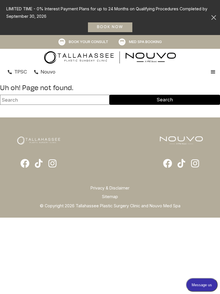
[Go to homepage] (110, 57)
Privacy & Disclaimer (110, 187)
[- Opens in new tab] (38, 163)
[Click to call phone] (9, 72)
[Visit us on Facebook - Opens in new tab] (25, 163)
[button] (213, 72)
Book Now (110, 27)
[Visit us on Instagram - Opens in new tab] (52, 163)
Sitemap (110, 196)
